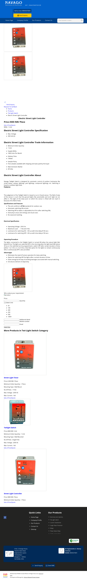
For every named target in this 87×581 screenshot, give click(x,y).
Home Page (9, 20)
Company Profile (22, 20)
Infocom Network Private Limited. (32, 577)
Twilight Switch (10, 428)
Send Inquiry (23, 15)
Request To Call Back (10, 107)
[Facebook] (5, 518)
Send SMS (51, 565)
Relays (52, 528)
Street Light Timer (11, 378)
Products (11, 111)
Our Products (36, 20)
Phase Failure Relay (55, 531)
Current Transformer (55, 522)
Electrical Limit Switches (56, 517)
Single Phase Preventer (56, 525)
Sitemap (33, 529)
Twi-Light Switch (13, 113)
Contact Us (48, 20)
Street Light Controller (13, 493)
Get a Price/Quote (9, 125)
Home (10, 109)
